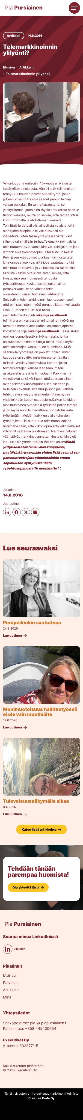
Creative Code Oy (41, 1098)
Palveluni (10, 983)
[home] (24, 8)
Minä (7, 997)
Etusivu (9, 67)
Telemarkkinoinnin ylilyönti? (28, 74)
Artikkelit (26, 67)
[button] (74, 8)
